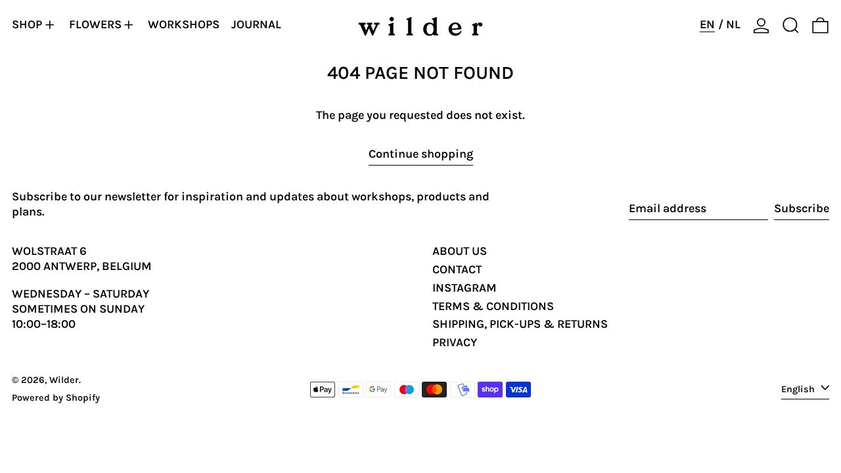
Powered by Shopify (56, 397)
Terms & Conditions (493, 306)
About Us (459, 251)
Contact (457, 269)
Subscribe (801, 208)
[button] (791, 25)
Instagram (464, 288)
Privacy (454, 342)
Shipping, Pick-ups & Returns (520, 324)
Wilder (64, 380)
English (799, 388)
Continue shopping (421, 153)
